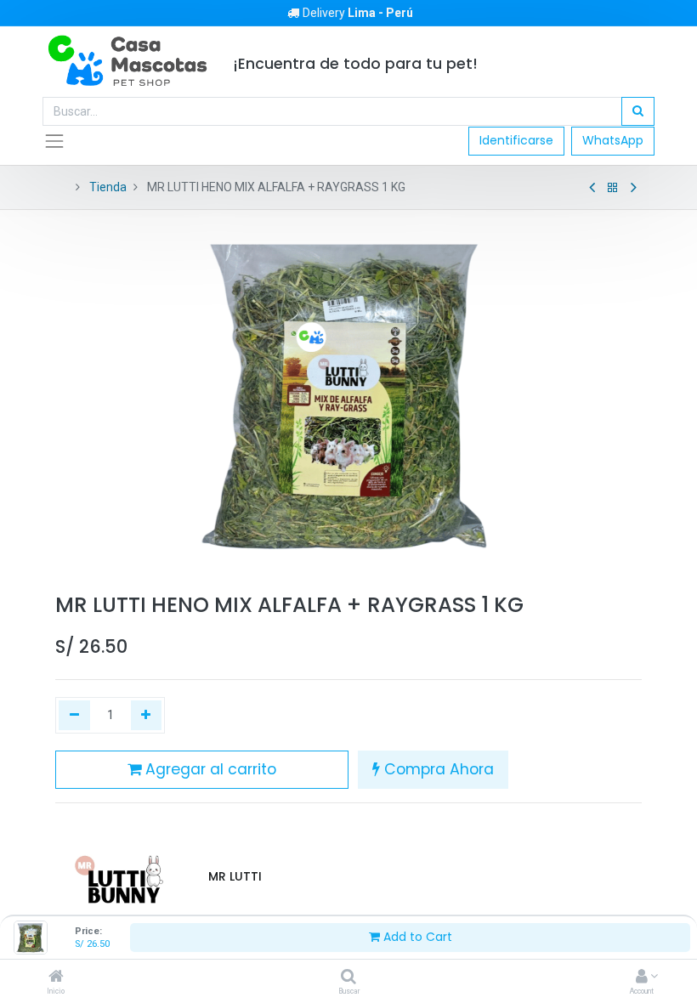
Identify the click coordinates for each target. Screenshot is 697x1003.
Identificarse (516, 140)
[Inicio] (56, 977)
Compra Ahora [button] (437, 769)
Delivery (358, 13)
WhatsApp (612, 140)
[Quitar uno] (74, 715)
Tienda (108, 187)
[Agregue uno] (146, 715)
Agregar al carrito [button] (208, 769)
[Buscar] (348, 977)
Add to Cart (416, 936)
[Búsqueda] (637, 111)
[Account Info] (642, 977)
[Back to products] (613, 187)
